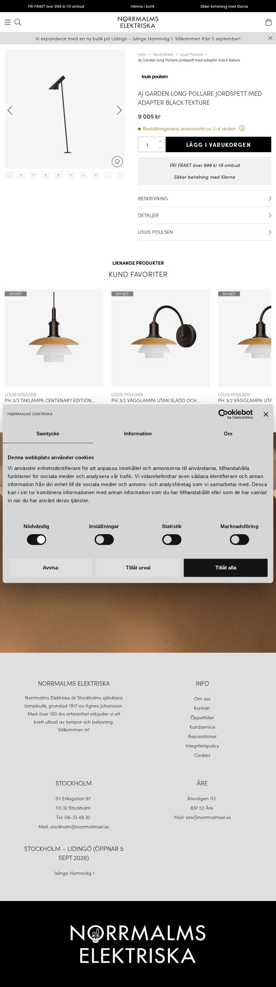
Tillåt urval (138, 567)
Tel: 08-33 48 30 (74, 817)
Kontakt (202, 707)
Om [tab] (228, 433)
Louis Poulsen (191, 54)
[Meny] (8, 22)
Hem (142, 54)
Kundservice (202, 726)
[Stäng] (270, 38)
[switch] (104, 539)
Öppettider (202, 717)
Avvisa (50, 567)
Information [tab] (138, 433)
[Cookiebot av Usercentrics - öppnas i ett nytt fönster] (223, 414)
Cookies (202, 755)
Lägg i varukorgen (218, 144)
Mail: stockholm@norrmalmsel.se (73, 826)
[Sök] (17, 22)
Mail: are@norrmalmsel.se (202, 817)
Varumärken (163, 54)
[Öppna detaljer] (270, 198)
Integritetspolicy (202, 745)
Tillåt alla (225, 567)
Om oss (202, 698)
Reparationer (202, 736)
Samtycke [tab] (48, 433)
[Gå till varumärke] (204, 77)
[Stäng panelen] (266, 414)
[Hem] (138, 22)
